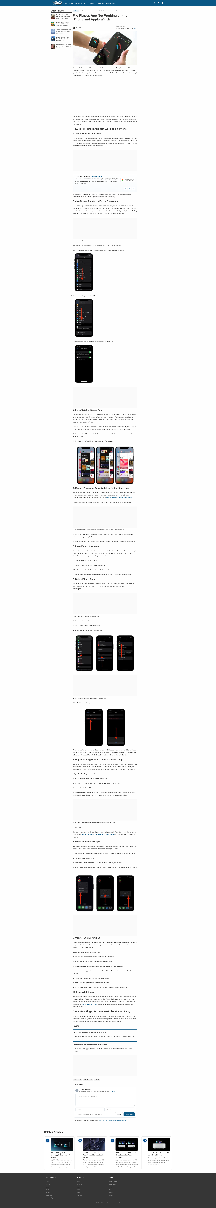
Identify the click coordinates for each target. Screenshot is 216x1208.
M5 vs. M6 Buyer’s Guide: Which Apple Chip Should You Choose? (61, 1155)
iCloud (111, 1195)
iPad (78, 1192)
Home (76, 11)
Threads (48, 1190)
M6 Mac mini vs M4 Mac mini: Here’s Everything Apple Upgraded (126, 1155)
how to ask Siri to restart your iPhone (119, 497)
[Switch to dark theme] (158, 3)
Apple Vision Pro (113, 1181)
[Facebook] (133, 188)
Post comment (129, 1114)
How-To (86, 3)
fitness (86, 1080)
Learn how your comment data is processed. (112, 1120)
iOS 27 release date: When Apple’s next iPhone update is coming (93, 1155)
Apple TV (93, 3)
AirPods (79, 1195)
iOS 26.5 (101, 3)
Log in (113, 1091)
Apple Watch (77, 1080)
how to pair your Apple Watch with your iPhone (98, 834)
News (65, 3)
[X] (125, 188)
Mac (78, 1187)
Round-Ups (78, 3)
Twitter (47, 1181)
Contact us (48, 1192)
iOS (91, 1080)
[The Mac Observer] (56, 3)
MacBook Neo (110, 3)
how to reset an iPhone (90, 1004)
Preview (119, 1114)
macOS (111, 1192)
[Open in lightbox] (105, 485)
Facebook (48, 1184)
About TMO (49, 1195)
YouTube (48, 1187)
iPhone (97, 1080)
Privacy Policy (49, 1198)
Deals (71, 3)
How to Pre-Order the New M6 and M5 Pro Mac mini (158, 1154)
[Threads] (129, 188)
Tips (83, 11)
